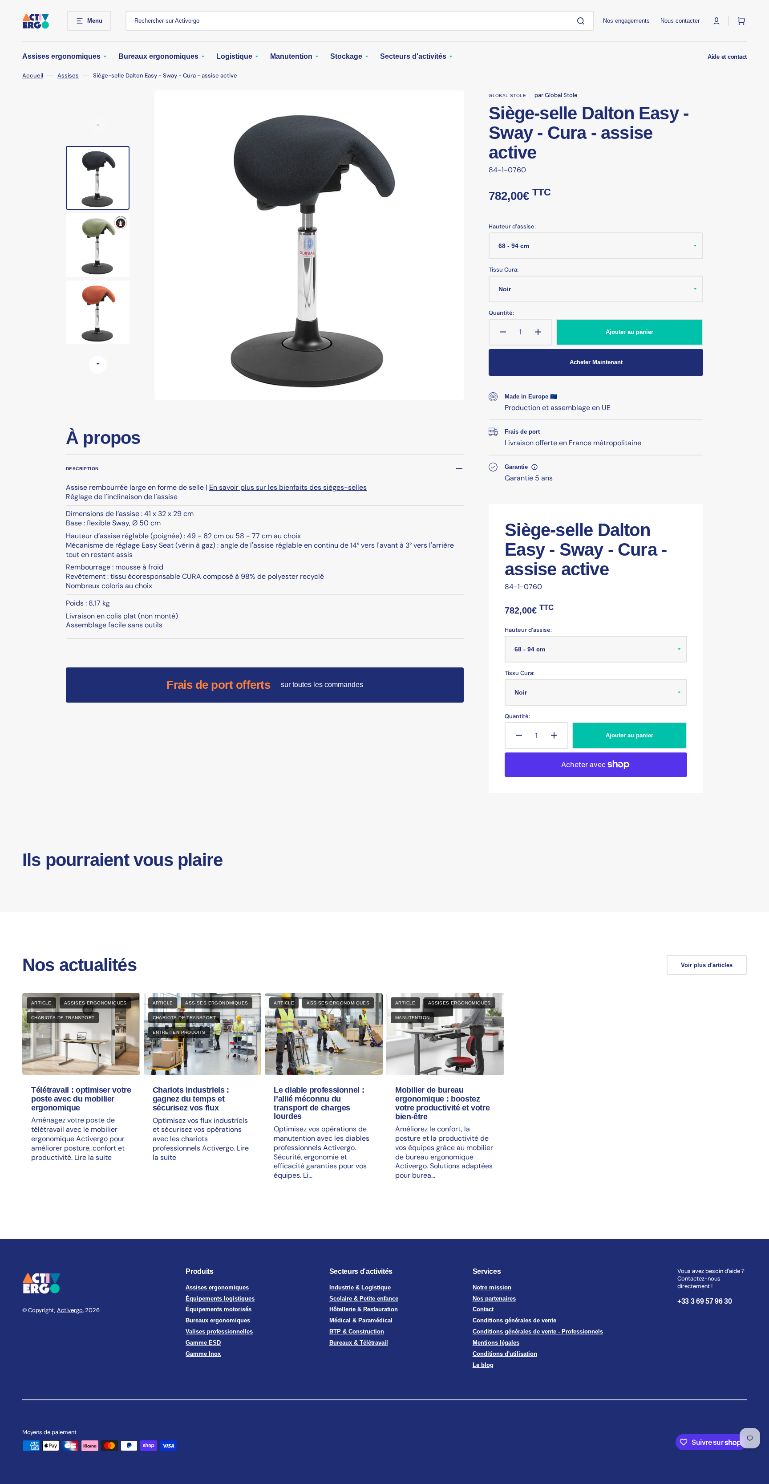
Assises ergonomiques (217, 1287)
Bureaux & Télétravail (358, 1342)
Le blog (483, 1365)
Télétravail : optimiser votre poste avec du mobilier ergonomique (81, 1099)
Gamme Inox (203, 1353)
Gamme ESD (203, 1342)
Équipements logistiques (220, 1298)
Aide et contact (727, 56)
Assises (68, 75)
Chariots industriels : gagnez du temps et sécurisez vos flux (191, 1099)
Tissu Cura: (503, 269)
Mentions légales (496, 1342)
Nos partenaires (494, 1298)
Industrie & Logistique (360, 1287)
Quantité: (501, 313)
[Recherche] (582, 21)
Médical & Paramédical (361, 1320)
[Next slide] (98, 365)
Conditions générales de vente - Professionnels (538, 1331)
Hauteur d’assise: (512, 226)
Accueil (32, 75)
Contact (483, 1309)
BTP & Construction (356, 1331)
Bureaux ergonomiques (218, 1320)
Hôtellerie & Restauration (363, 1309)
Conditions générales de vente (514, 1320)
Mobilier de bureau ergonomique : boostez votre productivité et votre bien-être (442, 1103)
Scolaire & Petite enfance (363, 1298)
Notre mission (492, 1287)
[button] (716, 21)
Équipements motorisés (218, 1309)
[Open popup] (534, 467)
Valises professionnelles (219, 1331)
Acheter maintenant (596, 362)
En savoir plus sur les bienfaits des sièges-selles (288, 487)
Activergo (70, 1310)
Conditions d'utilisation (505, 1353)
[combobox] (359, 21)
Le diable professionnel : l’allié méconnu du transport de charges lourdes (319, 1103)
